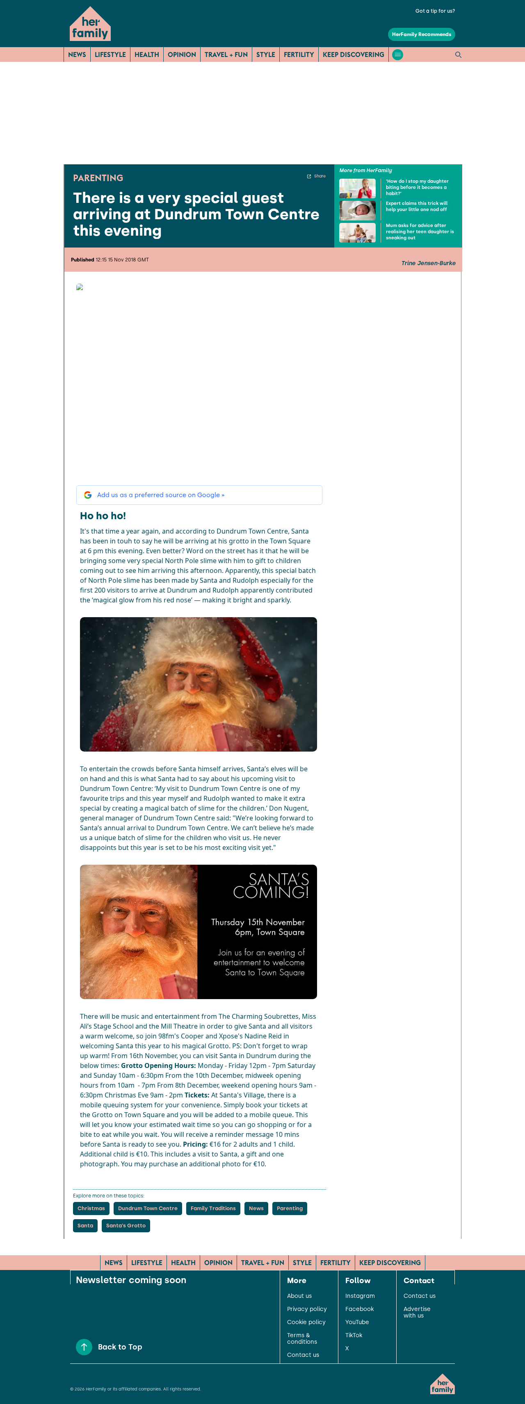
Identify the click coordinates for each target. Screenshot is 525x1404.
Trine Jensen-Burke (428, 263)
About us (299, 1296)
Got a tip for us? (435, 11)
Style (265, 54)
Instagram (360, 1296)
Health (147, 54)
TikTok (353, 1335)
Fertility (299, 54)
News (77, 54)
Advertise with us (417, 1312)
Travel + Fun (226, 54)
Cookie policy (306, 1322)
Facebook (359, 1309)
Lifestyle (110, 54)
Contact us (303, 1355)
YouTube (357, 1322)
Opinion (182, 54)
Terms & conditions (302, 1338)
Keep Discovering (353, 54)
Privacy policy (307, 1309)
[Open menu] (397, 54)
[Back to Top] (84, 1347)
